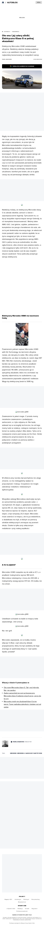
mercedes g (21, 753)
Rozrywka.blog (35, 899)
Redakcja (20, 908)
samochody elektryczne (33, 753)
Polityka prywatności (22, 911)
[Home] (11, 2)
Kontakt (27, 908)
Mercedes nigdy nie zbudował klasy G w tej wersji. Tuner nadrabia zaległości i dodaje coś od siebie (22, 704)
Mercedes (13, 753)
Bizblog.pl (26, 899)
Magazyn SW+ (8, 899)
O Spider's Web (11, 908)
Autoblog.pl (18, 899)
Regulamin (34, 908)
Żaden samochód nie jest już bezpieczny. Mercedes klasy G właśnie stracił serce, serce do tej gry (22, 696)
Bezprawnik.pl (22, 902)
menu (38, 2)
